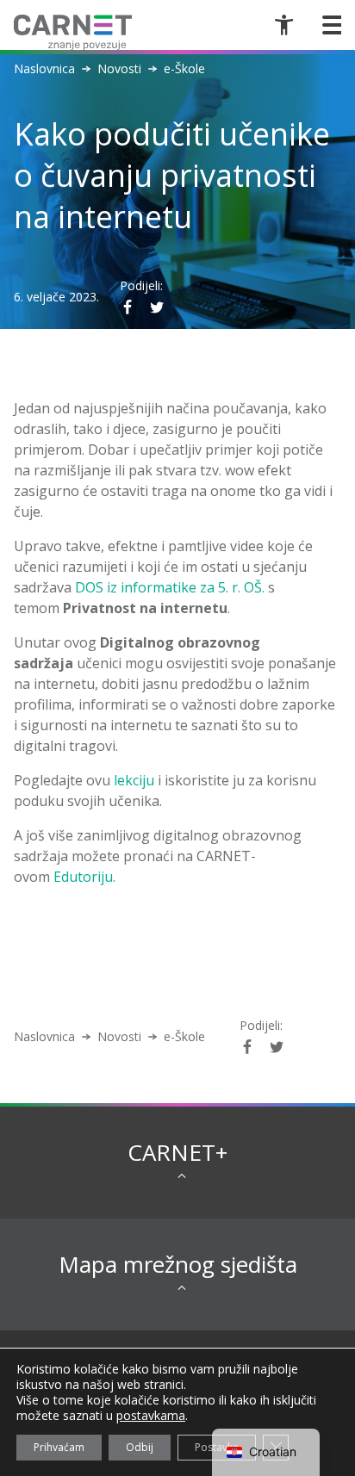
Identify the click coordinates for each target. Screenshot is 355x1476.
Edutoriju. (84, 876)
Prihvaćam (59, 1447)
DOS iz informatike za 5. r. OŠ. (170, 587)
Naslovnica (44, 69)
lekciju (134, 780)
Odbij (139, 1447)
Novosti (119, 69)
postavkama (150, 1415)
